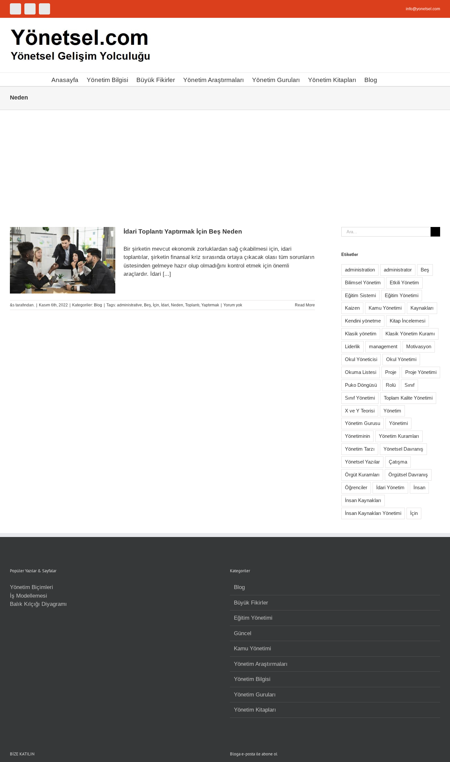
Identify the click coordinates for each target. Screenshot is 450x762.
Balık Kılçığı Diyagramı (38, 604)
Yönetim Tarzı (360, 449)
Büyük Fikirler (251, 603)
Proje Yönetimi (420, 372)
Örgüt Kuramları (362, 474)
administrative (129, 305)
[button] (387, 79)
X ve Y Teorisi (360, 410)
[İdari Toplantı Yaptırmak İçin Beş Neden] (62, 260)
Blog (98, 305)
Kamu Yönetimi (385, 308)
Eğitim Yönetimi (401, 295)
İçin (156, 305)
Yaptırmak (210, 305)
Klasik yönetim (361, 333)
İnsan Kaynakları (363, 500)
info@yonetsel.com (423, 9)
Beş (147, 305)
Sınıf (409, 385)
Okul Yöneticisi (361, 359)
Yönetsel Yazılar (362, 462)
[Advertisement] (225, 159)
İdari (165, 305)
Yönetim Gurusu (362, 423)
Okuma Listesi (360, 372)
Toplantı (192, 305)
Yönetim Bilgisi (252, 679)
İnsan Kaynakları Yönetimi (373, 513)
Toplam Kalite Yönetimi (408, 398)
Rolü (391, 385)
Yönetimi (398, 423)
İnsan (419, 487)
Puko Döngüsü (361, 385)
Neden (177, 305)
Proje (390, 372)
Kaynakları (422, 308)
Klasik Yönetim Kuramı (410, 333)
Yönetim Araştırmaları (261, 664)
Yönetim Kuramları (399, 436)
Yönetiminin (357, 436)
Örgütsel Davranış (408, 474)
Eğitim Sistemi (360, 295)
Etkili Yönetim (404, 282)
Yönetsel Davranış (403, 449)
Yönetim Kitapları (255, 710)
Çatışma (398, 462)
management (383, 346)
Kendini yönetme (363, 321)
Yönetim (392, 410)
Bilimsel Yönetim (363, 282)
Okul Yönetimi (401, 359)
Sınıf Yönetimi (360, 398)
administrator (398, 269)
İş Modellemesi (28, 596)
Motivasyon (418, 346)
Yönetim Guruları (255, 694)
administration (360, 269)
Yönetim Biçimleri (31, 587)
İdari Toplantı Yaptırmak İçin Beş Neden (183, 231)
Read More (305, 305)
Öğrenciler (356, 487)
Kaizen (352, 308)
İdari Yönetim (390, 487)
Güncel (242, 633)
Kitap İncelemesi (407, 321)
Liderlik (352, 346)
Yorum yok (232, 305)
